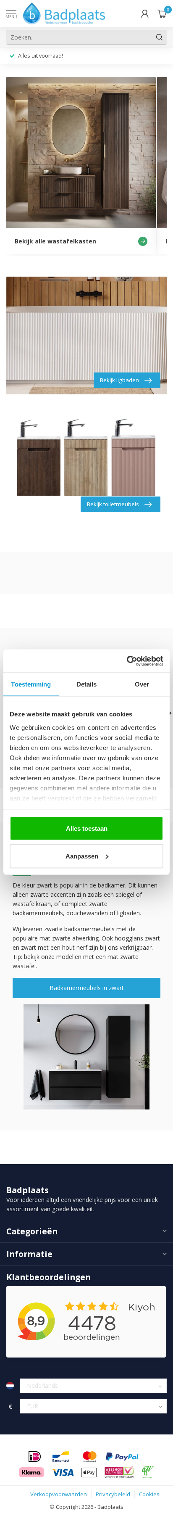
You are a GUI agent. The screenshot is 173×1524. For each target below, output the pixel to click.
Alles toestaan (86, 828)
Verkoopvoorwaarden (58, 1494)
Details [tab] (86, 684)
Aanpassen (82, 855)
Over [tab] (142, 684)
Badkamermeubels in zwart (87, 988)
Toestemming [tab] (31, 684)
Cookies (149, 1494)
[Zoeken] (159, 37)
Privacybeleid (113, 1494)
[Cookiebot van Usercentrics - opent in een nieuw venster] (126, 660)
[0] (162, 13)
